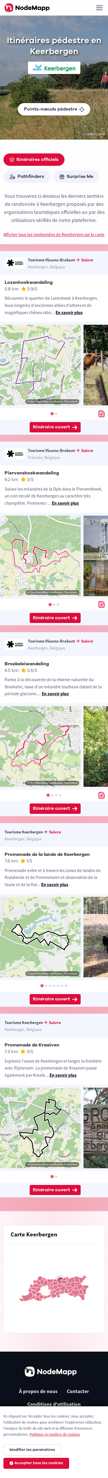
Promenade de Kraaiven (32, 1045)
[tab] (52, 413)
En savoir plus (69, 312)
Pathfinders (31, 176)
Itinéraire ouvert (51, 427)
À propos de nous (38, 1391)
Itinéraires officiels (37, 159)
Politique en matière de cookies (55, 1434)
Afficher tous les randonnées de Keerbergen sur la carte (54, 234)
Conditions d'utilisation (54, 1404)
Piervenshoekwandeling (32, 473)
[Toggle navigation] (99, 8)
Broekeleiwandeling (27, 664)
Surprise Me (80, 176)
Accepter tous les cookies (38, 1463)
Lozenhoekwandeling (29, 282)
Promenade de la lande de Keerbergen (47, 854)
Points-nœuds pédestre (50, 109)
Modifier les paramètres (32, 1449)
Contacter (78, 1391)
